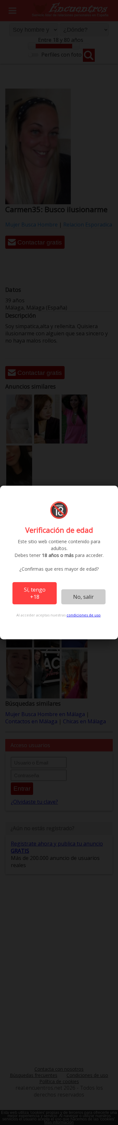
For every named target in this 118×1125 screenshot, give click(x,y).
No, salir (83, 596)
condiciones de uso (84, 615)
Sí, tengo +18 (35, 593)
